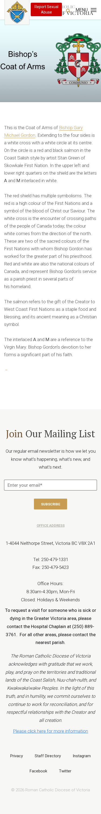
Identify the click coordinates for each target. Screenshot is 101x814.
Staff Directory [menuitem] (48, 755)
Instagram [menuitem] (82, 755)
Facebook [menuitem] (38, 771)
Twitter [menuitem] (65, 771)
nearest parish (50, 642)
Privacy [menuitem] (16, 755)
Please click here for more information (50, 731)
